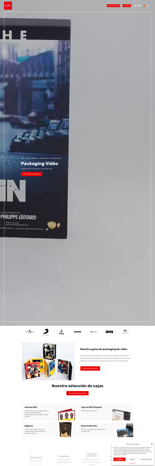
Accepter (119, 459)
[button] (152, 444)
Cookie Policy (132, 463)
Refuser (132, 459)
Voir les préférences (146, 459)
